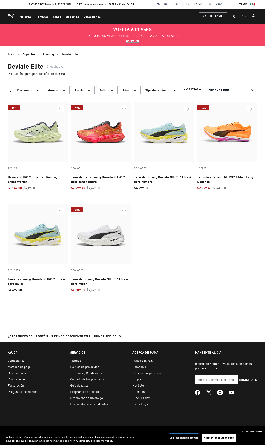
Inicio (11, 54)
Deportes (72, 16)
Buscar (216, 16)
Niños (57, 16)
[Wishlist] (235, 16)
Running (48, 54)
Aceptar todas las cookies (219, 437)
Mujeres (25, 16)
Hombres (42, 16)
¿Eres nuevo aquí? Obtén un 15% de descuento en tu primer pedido (62, 336)
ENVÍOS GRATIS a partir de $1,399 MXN (50, 4)
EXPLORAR (132, 40)
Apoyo (219, 4)
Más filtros (191, 89)
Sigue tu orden (172, 4)
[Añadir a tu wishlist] (61, 109)
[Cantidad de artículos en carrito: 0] (244, 16)
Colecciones (92, 16)
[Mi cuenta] (253, 16)
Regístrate (248, 379)
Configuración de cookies (184, 437)
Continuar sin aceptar (251, 431)
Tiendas (197, 4)
